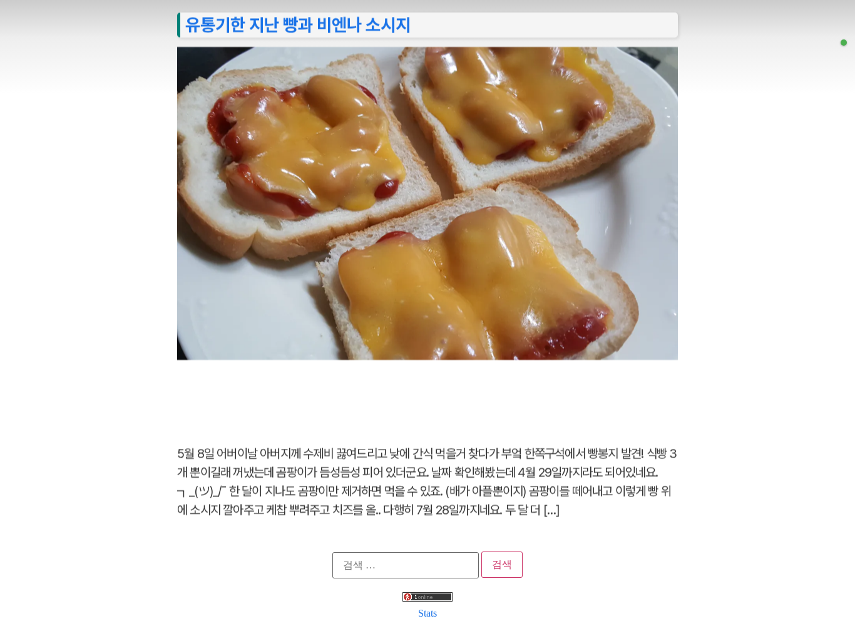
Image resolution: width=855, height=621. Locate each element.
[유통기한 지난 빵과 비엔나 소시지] (844, 42)
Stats (427, 613)
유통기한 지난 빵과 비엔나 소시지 (298, 24)
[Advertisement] (427, 395)
